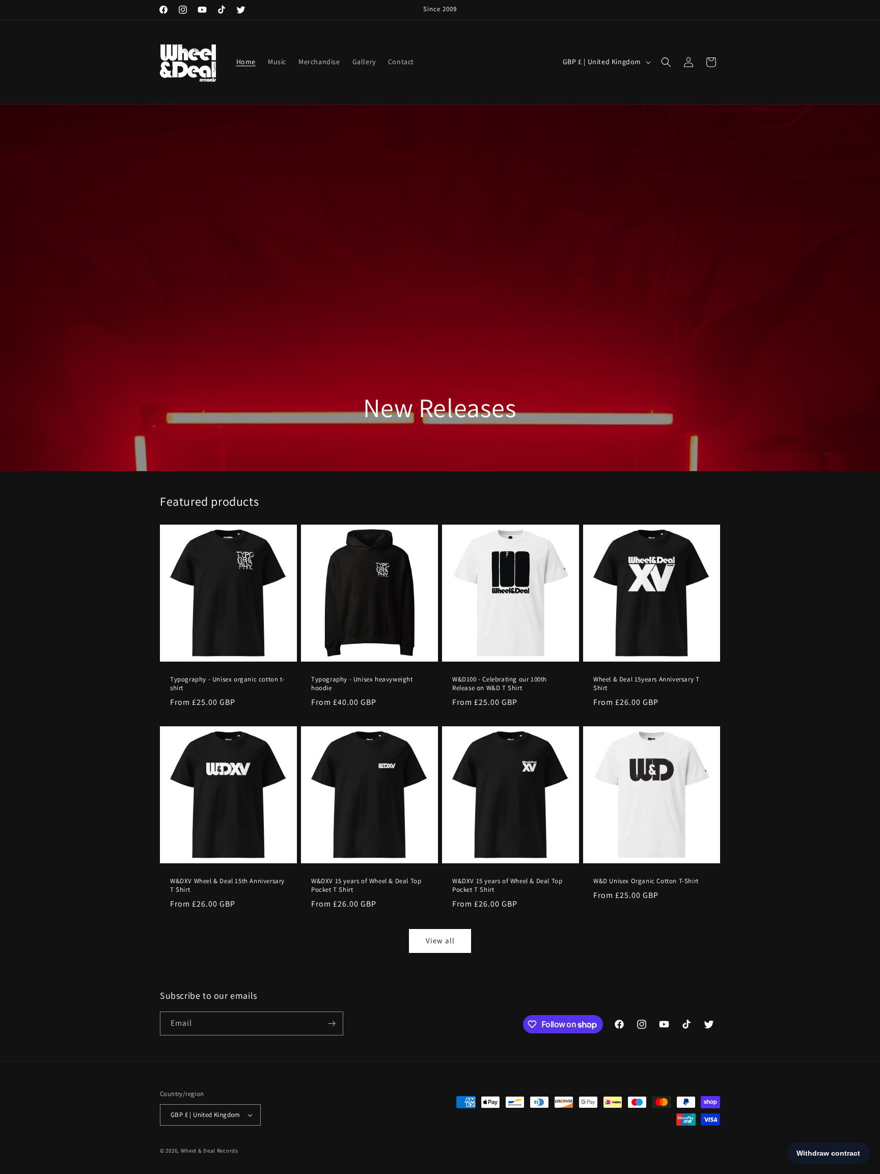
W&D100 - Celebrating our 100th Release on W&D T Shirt (499, 683)
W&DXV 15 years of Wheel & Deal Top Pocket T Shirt (366, 885)
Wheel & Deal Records (209, 1150)
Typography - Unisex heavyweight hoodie (362, 683)
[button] (666, 62)
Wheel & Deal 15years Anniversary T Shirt (646, 683)
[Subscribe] (331, 1023)
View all (440, 940)
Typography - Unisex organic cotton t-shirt (227, 683)
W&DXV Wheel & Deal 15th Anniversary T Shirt (227, 885)
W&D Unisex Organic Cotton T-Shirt (646, 881)
